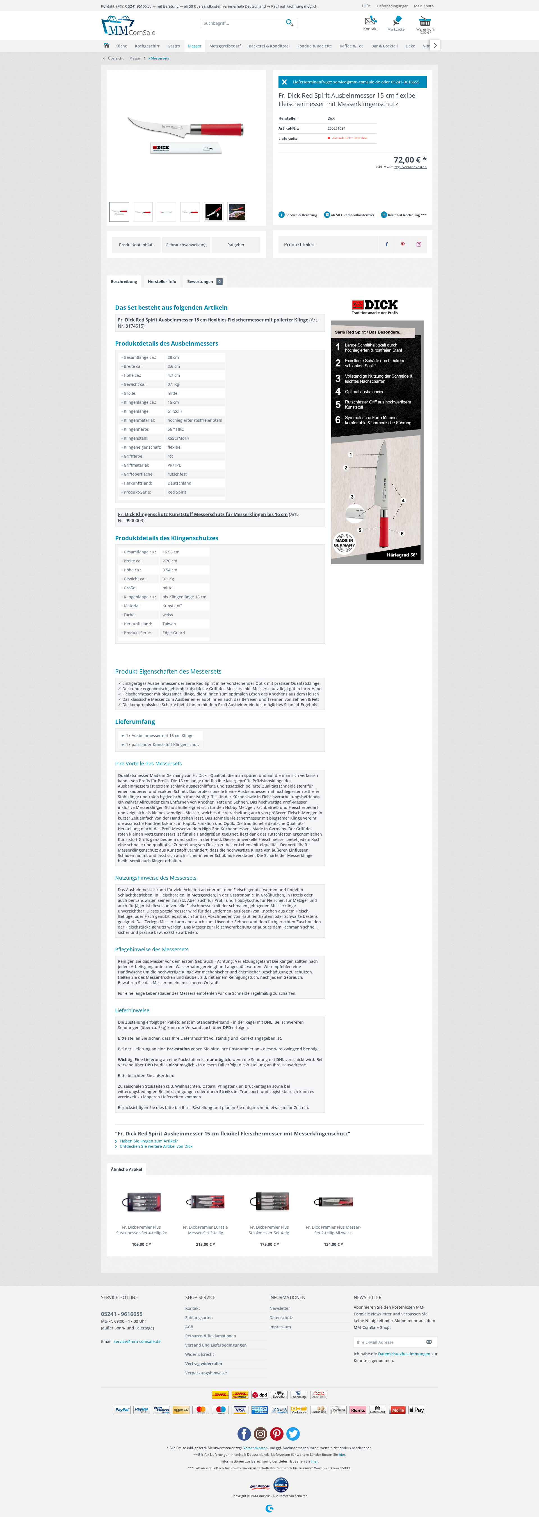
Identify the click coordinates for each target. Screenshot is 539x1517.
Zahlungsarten (199, 1317)
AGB (189, 1326)
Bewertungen (204, 281)
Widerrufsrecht (199, 1354)
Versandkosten (255, 1447)
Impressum (280, 1326)
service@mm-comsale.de (137, 1341)
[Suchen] (291, 23)
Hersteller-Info (162, 281)
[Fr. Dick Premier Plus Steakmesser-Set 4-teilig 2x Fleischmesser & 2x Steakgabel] (141, 1202)
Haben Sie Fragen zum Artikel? (148, 1141)
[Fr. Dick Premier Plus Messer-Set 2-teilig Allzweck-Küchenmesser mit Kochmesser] (333, 1202)
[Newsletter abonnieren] (429, 1342)
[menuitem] (249, 23)
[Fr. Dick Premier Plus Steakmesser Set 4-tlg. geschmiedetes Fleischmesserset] (269, 1202)
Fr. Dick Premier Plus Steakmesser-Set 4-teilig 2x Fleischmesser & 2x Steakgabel (141, 1230)
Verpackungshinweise (206, 1372)
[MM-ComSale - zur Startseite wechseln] (128, 25)
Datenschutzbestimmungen (404, 1353)
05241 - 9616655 (122, 1314)
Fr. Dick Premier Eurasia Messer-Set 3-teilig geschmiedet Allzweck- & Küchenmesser (205, 1230)
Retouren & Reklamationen (210, 1335)
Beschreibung (124, 281)
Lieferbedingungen (392, 5)
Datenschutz (281, 1317)
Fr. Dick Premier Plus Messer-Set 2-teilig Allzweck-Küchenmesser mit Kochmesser (333, 1230)
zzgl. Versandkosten (410, 167)
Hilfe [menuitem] (366, 5)
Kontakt (192, 1308)
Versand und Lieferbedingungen (216, 1345)
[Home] (106, 45)
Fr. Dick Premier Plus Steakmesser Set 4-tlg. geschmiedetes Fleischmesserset (269, 1230)
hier (342, 1454)
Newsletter (280, 1308)
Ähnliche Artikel (126, 1169)
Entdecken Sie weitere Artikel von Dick (156, 1146)
